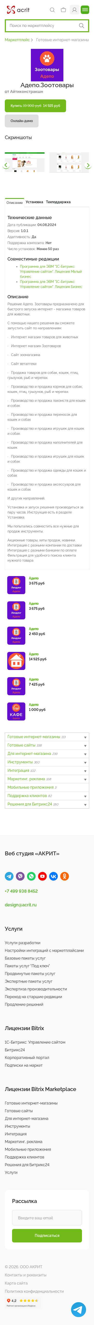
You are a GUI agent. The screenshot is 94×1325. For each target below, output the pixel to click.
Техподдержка (58, 202)
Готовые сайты (24, 745)
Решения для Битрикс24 (32, 804)
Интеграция (21, 770)
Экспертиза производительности (36, 989)
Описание (15, 203)
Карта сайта (16, 1283)
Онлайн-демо (22, 121)
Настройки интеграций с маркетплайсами (44, 950)
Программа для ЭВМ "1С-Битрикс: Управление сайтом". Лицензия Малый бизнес (51, 272)
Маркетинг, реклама (29, 779)
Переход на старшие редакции (33, 996)
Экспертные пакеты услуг (28, 981)
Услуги (11, 1172)
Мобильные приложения (31, 787)
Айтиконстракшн (26, 91)
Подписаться (47, 1235)
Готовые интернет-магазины (36, 736)
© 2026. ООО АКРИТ (23, 1267)
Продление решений (24, 1004)
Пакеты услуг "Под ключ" (27, 966)
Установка (34, 202)
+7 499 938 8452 (21, 891)
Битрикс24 (15, 1050)
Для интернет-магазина (32, 753)
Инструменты (23, 762)
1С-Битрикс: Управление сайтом (35, 1042)
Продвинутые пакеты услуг (30, 973)
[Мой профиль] (74, 9)
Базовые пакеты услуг (25, 958)
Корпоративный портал (27, 1057)
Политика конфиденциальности (34, 1291)
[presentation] (6, 165)
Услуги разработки (22, 943)
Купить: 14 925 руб (35, 106)
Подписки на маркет (24, 1065)
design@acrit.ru (21, 904)
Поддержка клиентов (29, 795)
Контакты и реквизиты (26, 1275)
